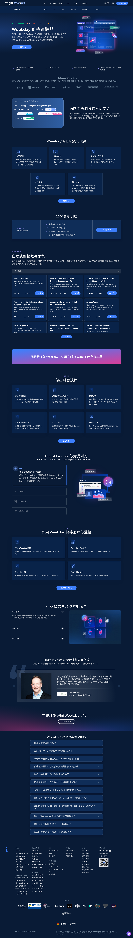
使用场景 (84, 9)
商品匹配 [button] (15, 639)
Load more (66, 336)
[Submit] (119, 271)
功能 (54, 9)
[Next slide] (119, 686)
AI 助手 (45, 9)
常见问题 (96, 9)
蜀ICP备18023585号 (68, 924)
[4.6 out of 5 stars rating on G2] (32, 23)
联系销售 (106, 3)
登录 (113, 3)
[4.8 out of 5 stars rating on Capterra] (45, 23)
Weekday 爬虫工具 (89, 356)
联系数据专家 (103, 853)
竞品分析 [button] (15, 612)
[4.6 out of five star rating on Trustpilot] (18, 23)
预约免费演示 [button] (122, 3)
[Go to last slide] (14, 686)
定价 (63, 9)
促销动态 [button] (15, 628)
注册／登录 (103, 856)
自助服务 (73, 9)
